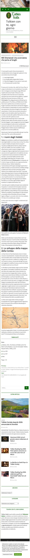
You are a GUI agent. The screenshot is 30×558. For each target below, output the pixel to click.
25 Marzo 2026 (14, 456)
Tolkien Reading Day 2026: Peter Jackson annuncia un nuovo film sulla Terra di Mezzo (18, 451)
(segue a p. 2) (15, 337)
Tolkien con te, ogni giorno (13, 25)
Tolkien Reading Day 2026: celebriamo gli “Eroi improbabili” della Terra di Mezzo (18, 475)
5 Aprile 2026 (5, 427)
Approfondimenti (6, 55)
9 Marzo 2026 (14, 466)
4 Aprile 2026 (14, 443)
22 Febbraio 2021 (6, 63)
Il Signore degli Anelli (18, 55)
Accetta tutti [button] (18, 554)
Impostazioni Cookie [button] (7, 554)
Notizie (3, 419)
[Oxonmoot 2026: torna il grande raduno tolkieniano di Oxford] (5, 439)
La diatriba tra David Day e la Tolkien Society (19, 463)
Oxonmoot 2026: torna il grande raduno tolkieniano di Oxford (19, 439)
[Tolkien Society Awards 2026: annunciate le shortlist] (15, 408)
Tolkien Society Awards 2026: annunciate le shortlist (12, 423)
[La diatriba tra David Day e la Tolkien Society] (5, 464)
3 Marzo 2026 (14, 480)
